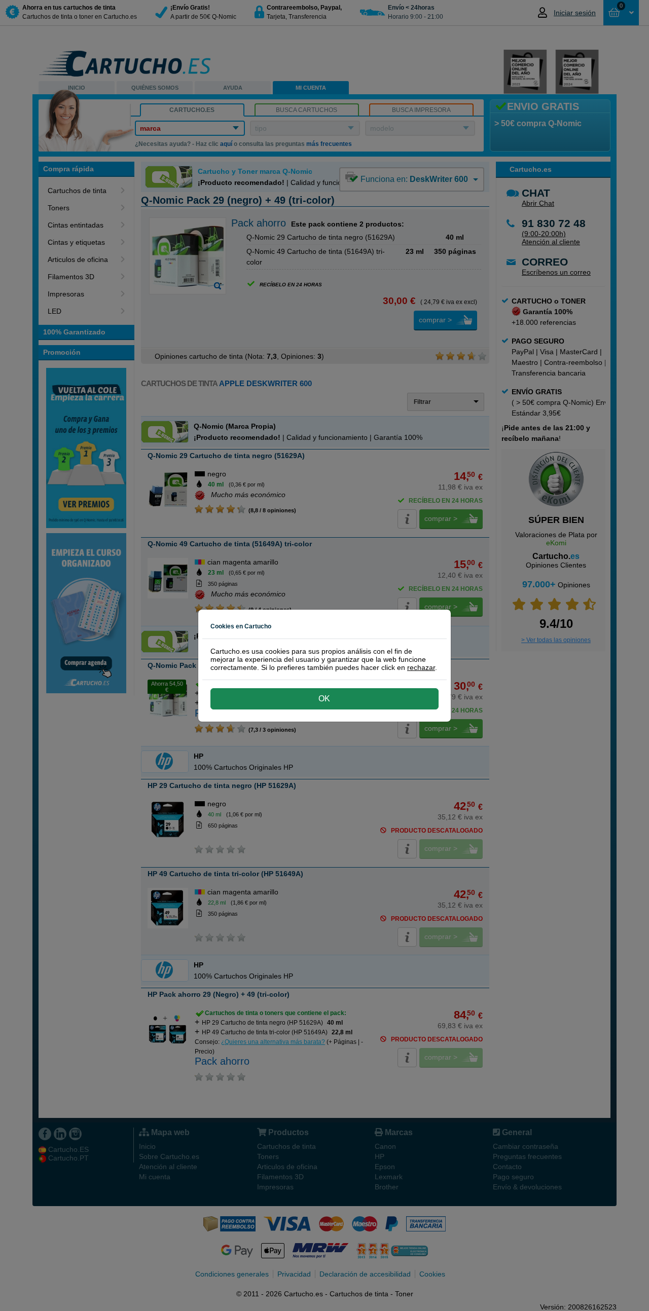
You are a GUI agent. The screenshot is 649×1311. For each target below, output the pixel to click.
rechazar (421, 667)
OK (324, 698)
